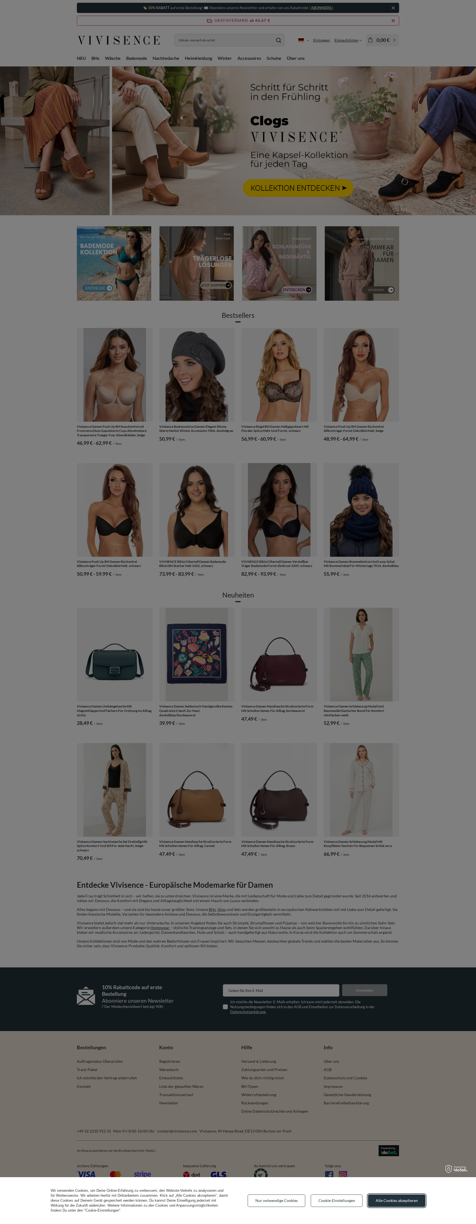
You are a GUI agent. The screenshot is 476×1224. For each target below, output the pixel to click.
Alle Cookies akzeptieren (397, 1200)
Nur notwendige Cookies (276, 1200)
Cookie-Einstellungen (336, 1200)
